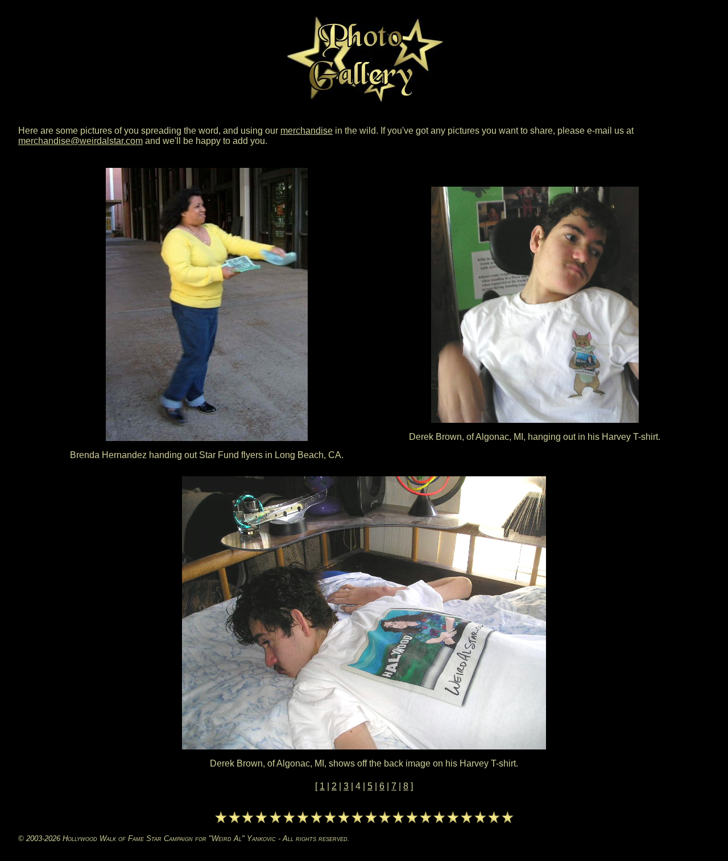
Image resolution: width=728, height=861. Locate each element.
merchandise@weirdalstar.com (80, 141)
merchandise (306, 130)
